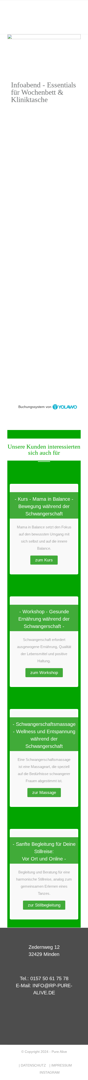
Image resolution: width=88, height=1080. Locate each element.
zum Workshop (44, 672)
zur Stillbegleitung (44, 905)
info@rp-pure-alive (25, 302)
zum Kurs (44, 560)
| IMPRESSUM (60, 1065)
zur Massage (44, 792)
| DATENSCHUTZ (32, 1065)
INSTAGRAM (50, 1072)
